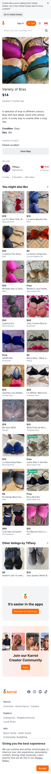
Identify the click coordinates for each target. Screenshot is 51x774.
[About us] (39, 23)
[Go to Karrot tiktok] (46, 691)
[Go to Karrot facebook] (29, 691)
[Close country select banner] (48, 3)
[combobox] (23, 30)
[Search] (46, 30)
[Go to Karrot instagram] (34, 691)
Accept (42, 768)
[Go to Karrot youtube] (40, 691)
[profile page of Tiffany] (6, 168)
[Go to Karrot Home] (10, 691)
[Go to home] (3, 23)
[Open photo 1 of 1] (25, 60)
